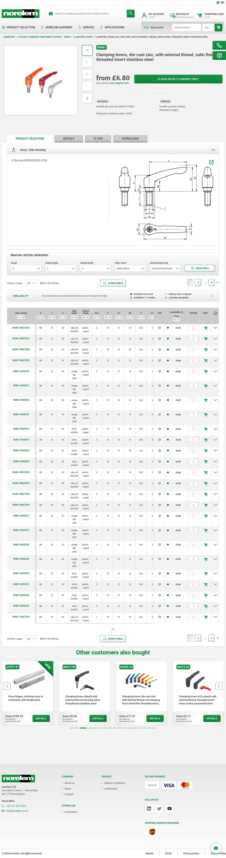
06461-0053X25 (21, 605)
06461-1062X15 (21, 851)
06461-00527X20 (21, 493)
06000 (67, 37)
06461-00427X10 (21, 327)
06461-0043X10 (21, 428)
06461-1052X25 (21, 703)
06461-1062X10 (21, 837)
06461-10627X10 (21, 761)
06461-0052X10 (21, 515)
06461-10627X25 (21, 794)
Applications (114, 27)
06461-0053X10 (21, 573)
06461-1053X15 (21, 728)
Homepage (9, 37)
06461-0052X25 (21, 558)
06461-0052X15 (21, 530)
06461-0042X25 (21, 414)
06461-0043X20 (21, 450)
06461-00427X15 (21, 338)
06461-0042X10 (21, 371)
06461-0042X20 (21, 399)
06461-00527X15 (21, 483)
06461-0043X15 (21, 439)
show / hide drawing (32, 150)
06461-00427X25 (21, 360)
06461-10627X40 (21, 815)
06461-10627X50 (21, 826)
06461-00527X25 (21, 504)
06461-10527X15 (21, 627)
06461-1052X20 (21, 689)
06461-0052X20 (21, 544)
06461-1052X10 (21, 660)
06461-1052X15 (21, 674)
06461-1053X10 (21, 717)
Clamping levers (82, 37)
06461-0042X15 (21, 385)
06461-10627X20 (21, 783)
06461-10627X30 (21, 804)
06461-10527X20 (21, 638)
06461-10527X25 (21, 649)
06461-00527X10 (21, 472)
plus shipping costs (119, 83)
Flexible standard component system (39, 37)
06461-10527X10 (21, 616)
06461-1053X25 (21, 750)
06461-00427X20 (21, 349)
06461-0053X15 (21, 584)
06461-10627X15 (21, 772)
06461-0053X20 (21, 595)
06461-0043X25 (21, 461)
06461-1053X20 (21, 739)
